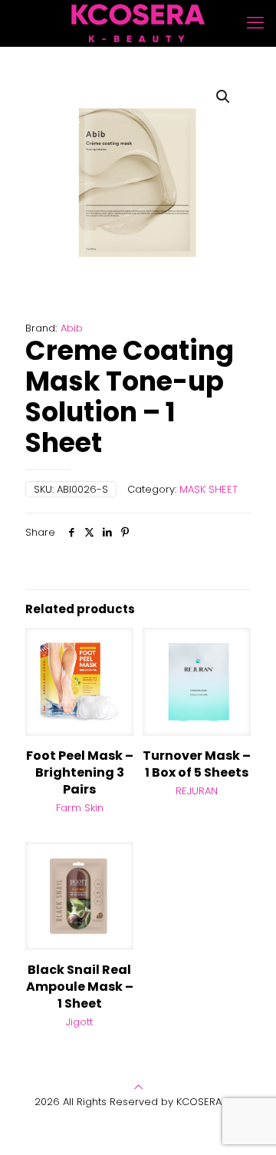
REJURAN (197, 791)
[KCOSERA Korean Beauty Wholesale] (138, 23)
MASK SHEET (208, 489)
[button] (224, 96)
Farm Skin (80, 807)
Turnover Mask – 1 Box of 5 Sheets (197, 764)
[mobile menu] (255, 23)
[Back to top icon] (138, 1087)
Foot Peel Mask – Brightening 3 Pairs (79, 772)
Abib (72, 328)
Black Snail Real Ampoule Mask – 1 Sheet (79, 986)
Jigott (79, 1022)
